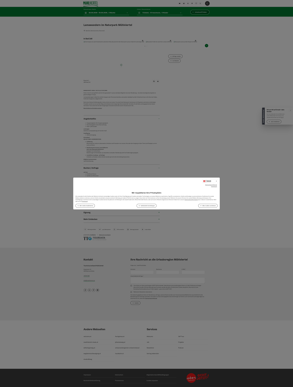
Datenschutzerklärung (211, 185)
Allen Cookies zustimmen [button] (209, 205)
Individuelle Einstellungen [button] (148, 205)
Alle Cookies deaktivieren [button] (86, 205)
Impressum (214, 186)
